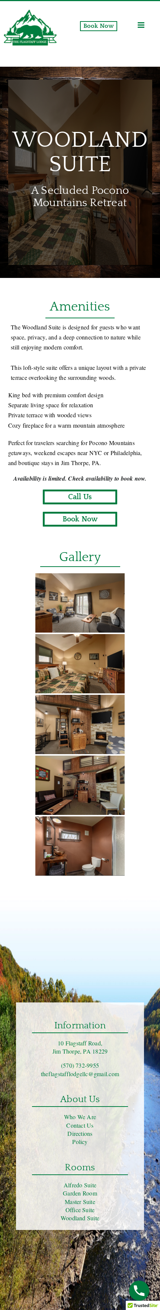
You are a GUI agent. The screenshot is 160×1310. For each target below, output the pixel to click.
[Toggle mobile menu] (141, 25)
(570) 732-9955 (80, 1065)
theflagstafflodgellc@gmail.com (80, 1074)
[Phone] (139, 1291)
